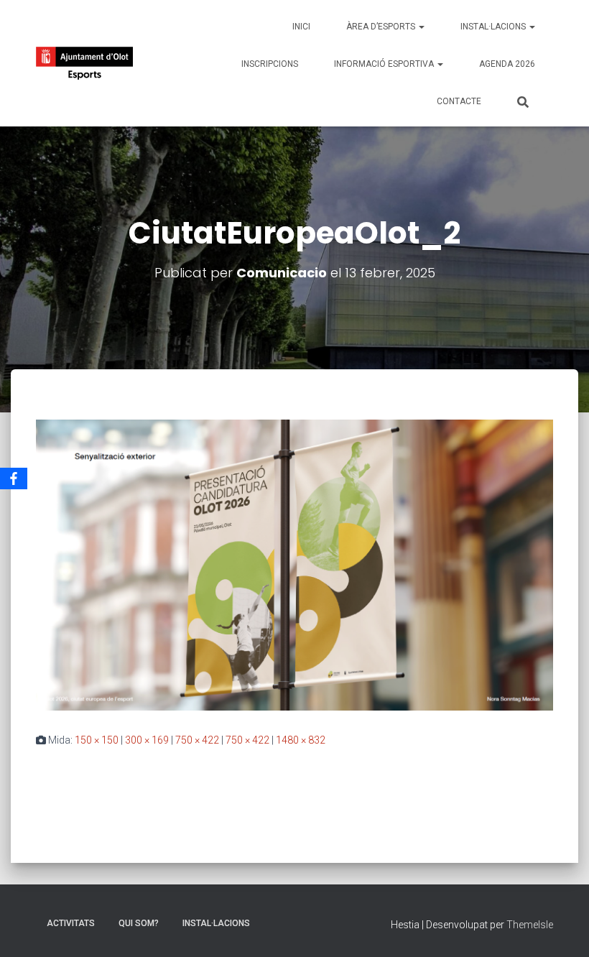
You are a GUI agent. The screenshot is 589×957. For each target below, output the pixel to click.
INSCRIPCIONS (269, 64)
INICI (301, 27)
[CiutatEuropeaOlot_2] (294, 564)
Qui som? (139, 923)
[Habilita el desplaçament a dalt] (560, 928)
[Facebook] (13, 478)
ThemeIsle (529, 924)
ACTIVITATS (71, 923)
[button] (421, 27)
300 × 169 (147, 740)
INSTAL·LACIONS (494, 27)
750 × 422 (197, 740)
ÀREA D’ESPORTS (381, 27)
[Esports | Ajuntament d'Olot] (84, 63)
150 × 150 (97, 740)
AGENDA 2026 (507, 64)
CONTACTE (459, 101)
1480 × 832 (300, 740)
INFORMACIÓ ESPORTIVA (385, 64)
